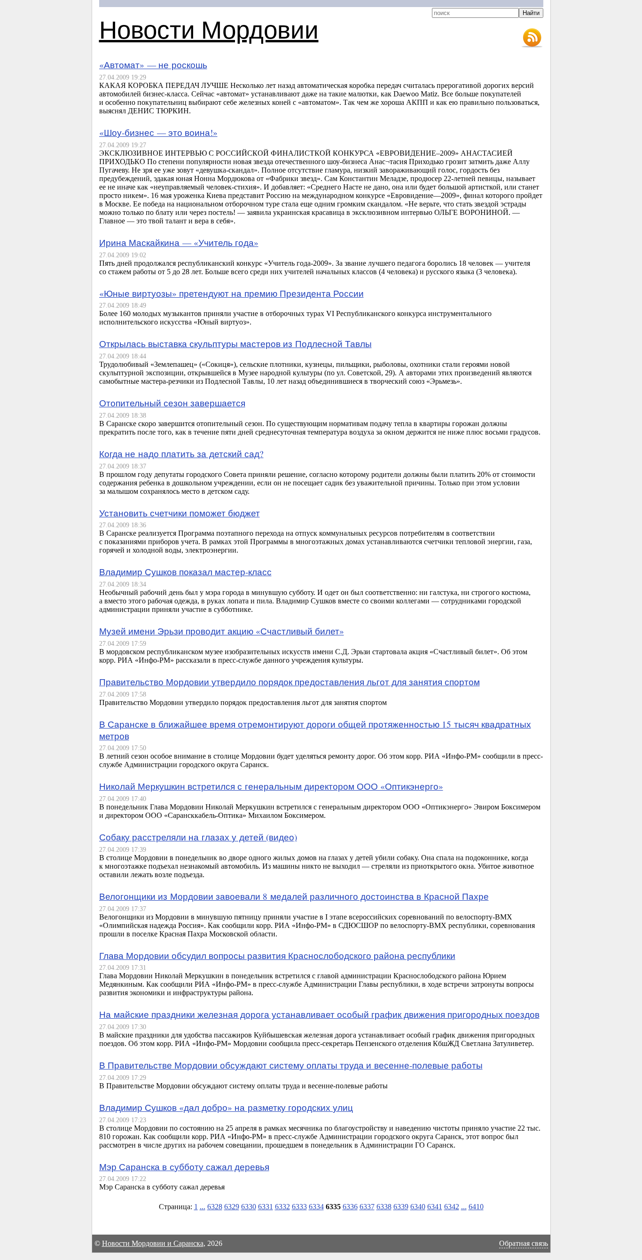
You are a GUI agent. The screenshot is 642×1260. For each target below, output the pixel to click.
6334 (316, 1207)
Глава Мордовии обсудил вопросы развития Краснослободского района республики (277, 955)
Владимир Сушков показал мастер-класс (185, 572)
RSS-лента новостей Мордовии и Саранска (532, 38)
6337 (367, 1207)
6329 (231, 1207)
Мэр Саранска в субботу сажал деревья (184, 1167)
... (202, 1207)
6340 (417, 1207)
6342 (451, 1207)
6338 (383, 1207)
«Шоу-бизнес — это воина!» (158, 132)
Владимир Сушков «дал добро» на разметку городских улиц (226, 1107)
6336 (350, 1207)
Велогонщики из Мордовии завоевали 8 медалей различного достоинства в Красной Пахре (294, 896)
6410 (476, 1207)
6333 (299, 1207)
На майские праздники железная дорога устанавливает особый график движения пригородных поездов (319, 1014)
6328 (214, 1207)
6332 (282, 1207)
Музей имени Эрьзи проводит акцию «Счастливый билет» (221, 631)
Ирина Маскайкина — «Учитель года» (178, 242)
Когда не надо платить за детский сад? (181, 454)
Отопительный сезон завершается (172, 403)
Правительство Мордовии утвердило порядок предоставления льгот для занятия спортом (289, 682)
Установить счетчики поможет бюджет (179, 513)
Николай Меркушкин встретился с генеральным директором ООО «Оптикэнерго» (271, 786)
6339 (400, 1207)
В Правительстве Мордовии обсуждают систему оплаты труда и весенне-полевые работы (291, 1065)
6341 (434, 1207)
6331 (265, 1207)
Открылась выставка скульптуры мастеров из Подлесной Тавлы (235, 343)
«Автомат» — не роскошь (153, 65)
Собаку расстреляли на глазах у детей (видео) (198, 837)
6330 (248, 1207)
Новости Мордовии (209, 29)
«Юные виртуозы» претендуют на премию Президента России (231, 293)
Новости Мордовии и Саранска (153, 1243)
